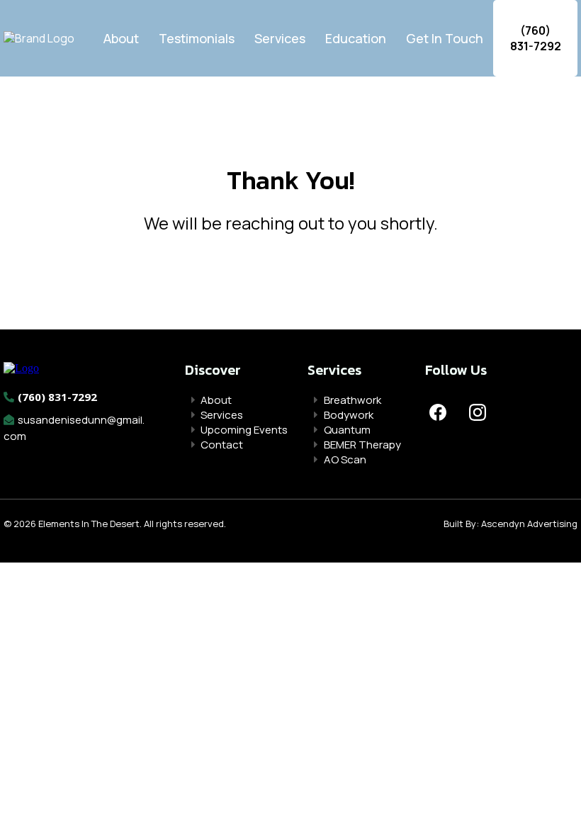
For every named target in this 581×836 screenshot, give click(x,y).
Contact (222, 444)
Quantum (347, 429)
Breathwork (352, 399)
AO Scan (345, 459)
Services (279, 38)
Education (355, 38)
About (121, 38)
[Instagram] (477, 412)
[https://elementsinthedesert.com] (21, 367)
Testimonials (197, 38)
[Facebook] (438, 412)
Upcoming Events (244, 429)
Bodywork (348, 414)
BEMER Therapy (362, 444)
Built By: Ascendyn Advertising (510, 523)
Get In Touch (444, 38)
